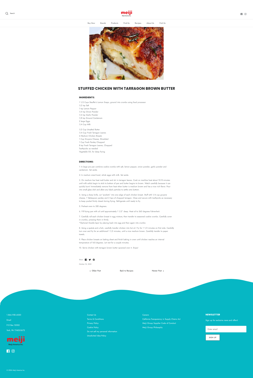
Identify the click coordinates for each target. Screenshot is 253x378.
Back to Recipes (126, 270)
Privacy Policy (93, 323)
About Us (150, 23)
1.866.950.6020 (14, 314)
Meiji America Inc (19, 370)
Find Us (126, 23)
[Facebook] (242, 14)
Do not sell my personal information (102, 331)
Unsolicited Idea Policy (96, 335)
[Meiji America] (126, 13)
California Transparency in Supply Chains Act (161, 319)
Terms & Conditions (95, 319)
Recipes (138, 23)
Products (114, 23)
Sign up (212, 337)
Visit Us (162, 23)
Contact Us (91, 314)
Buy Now (91, 23)
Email (9, 320)
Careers (145, 314)
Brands (103, 23)
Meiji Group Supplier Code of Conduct (159, 323)
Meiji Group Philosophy (152, 327)
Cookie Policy (93, 327)
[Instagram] (245, 14)
